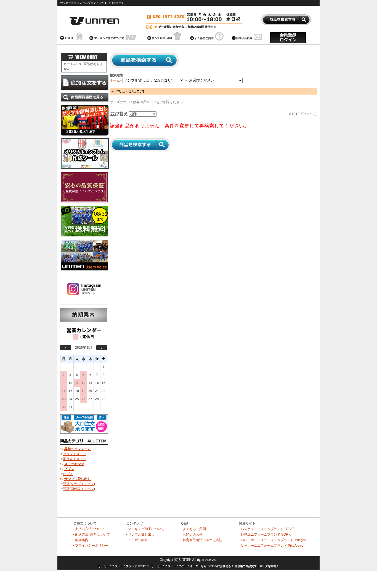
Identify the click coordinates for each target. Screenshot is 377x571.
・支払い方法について (88, 529)
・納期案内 (80, 540)
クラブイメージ (74, 454)
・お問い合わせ (191, 534)
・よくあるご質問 (192, 529)
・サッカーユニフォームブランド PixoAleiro (270, 545)
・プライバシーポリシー (90, 545)
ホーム (115, 80)
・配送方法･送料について (91, 534)
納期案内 (83, 314)
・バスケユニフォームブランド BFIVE (265, 529)
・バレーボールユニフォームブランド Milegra (271, 540)
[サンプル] (85, 137)
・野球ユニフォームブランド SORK (264, 534)
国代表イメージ (74, 459)
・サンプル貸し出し (140, 534)
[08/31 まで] (84, 238)
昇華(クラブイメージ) (79, 484)
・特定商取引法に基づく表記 (200, 540)
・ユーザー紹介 (136, 540)
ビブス (68, 474)
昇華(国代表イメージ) (79, 489)
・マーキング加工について (144, 529)
